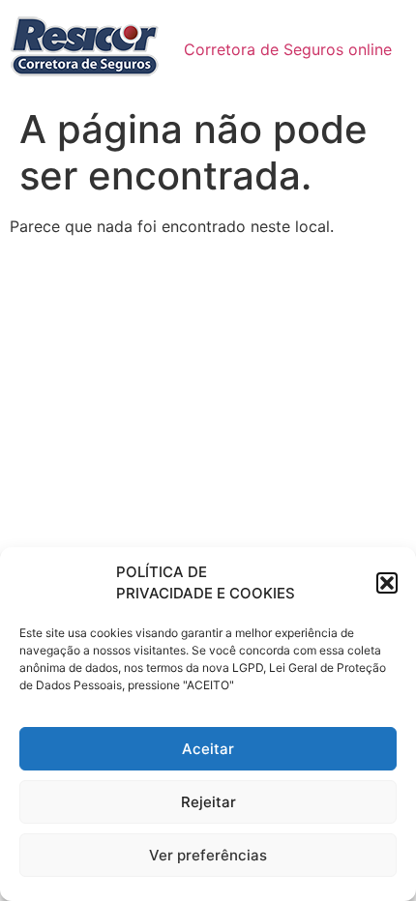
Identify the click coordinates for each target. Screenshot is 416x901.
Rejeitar (208, 802)
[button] (387, 583)
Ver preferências (208, 855)
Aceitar (208, 749)
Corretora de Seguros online (288, 49)
